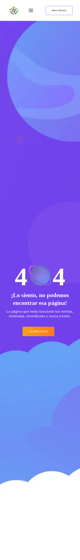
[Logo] (13, 10)
